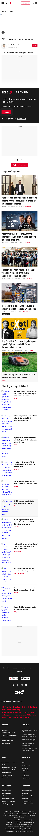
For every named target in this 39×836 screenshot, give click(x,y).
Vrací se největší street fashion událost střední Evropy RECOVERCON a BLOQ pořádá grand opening (25, 522)
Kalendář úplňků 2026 (7, 740)
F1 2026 (24, 773)
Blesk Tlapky (17, 707)
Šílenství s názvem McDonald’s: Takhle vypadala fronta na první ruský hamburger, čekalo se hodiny (18, 272)
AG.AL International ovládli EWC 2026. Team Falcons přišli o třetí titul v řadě (25, 482)
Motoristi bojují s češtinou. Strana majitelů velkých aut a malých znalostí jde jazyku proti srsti (19, 236)
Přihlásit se (21, 118)
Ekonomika (26, 785)
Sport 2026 (26, 757)
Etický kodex (10, 831)
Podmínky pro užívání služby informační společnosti (19, 822)
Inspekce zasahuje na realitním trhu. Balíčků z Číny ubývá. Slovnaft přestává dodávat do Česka (25, 440)
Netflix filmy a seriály (7, 804)
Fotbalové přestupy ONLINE (23, 715)
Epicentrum (5, 730)
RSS (31, 668)
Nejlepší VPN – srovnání (8, 801)
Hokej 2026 (25, 768)
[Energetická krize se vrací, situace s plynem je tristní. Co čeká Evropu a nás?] (19, 293)
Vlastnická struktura (25, 826)
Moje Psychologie (7, 707)
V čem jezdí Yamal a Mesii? (9, 735)
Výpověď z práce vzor (8, 775)
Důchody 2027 (26, 798)
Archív (11, 11)
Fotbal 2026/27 (26, 765)
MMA (23, 763)
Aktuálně (5, 725)
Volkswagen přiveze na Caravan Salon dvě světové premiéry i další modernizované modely (25, 418)
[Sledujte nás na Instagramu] (21, 684)
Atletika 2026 (25, 776)
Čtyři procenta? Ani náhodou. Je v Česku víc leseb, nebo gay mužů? (24, 570)
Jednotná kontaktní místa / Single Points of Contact (19, 829)
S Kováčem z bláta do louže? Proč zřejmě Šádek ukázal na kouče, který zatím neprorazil (25, 464)
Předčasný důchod (27, 790)
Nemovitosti (10, 712)
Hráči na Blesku (27, 707)
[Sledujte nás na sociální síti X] (13, 684)
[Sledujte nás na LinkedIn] (25, 684)
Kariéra (19, 671)
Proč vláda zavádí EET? (8, 770)
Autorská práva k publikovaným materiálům (19, 820)
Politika (4, 757)
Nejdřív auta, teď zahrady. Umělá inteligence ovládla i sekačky (24, 502)
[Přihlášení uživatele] (32, 3)
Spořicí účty (25, 793)
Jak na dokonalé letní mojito (29, 748)
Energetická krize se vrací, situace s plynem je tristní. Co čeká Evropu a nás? (19, 307)
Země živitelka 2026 (27, 804)
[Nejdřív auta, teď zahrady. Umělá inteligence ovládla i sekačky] (7, 508)
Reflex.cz (4, 11)
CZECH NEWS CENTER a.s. (26, 811)
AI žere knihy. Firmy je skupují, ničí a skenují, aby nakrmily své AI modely (25, 589)
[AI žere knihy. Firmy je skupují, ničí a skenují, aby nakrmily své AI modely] (7, 594)
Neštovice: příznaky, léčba (9, 732)
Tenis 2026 (25, 770)
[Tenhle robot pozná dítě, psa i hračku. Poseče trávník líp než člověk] (19, 362)
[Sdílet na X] (21, 159)
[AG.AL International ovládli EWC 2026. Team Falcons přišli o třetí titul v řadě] (7, 488)
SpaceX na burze (6, 790)
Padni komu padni (6, 772)
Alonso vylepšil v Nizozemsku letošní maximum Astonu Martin (25, 608)
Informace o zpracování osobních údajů (16, 824)
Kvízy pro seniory (6, 738)
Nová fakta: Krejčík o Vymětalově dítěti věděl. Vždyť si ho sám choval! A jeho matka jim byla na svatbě (25, 393)
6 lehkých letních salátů (28, 750)
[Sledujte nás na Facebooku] (17, 684)
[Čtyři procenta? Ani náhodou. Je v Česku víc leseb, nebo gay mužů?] (7, 575)
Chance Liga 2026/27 (18, 717)
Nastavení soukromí (13, 826)
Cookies (30, 824)
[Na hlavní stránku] (6, 3)
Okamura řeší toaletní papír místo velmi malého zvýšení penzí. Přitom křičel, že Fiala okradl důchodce (19, 200)
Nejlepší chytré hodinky (8, 798)
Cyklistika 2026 (26, 778)
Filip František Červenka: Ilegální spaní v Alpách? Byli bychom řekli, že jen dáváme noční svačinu (19, 344)
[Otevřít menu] (36, 3)
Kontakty (6, 668)
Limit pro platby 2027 (27, 796)
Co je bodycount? (6, 743)
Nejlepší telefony (6, 793)
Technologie (6, 785)
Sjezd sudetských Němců (9, 767)
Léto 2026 (25, 725)
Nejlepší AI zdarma (7, 796)
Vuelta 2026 (28, 717)
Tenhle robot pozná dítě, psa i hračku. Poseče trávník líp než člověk (18, 376)
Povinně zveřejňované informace (24, 831)
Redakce (15, 668)
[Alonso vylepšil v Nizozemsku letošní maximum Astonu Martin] (7, 614)
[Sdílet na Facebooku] (17, 159)
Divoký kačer (5, 778)
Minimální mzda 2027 (28, 801)
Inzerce (24, 668)
